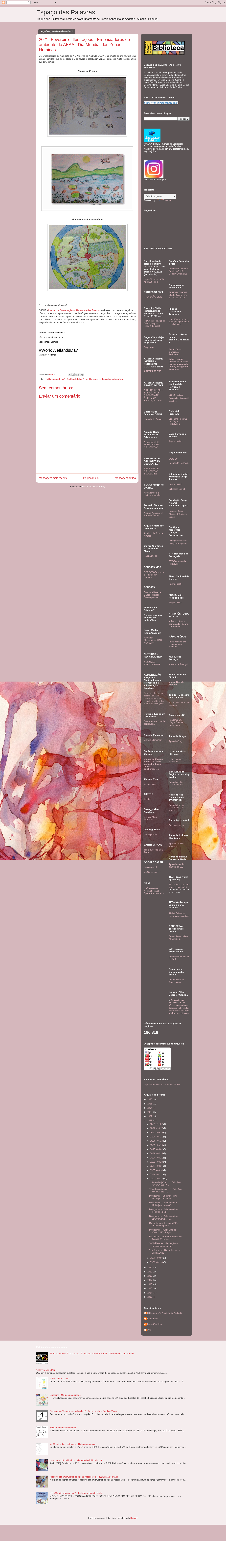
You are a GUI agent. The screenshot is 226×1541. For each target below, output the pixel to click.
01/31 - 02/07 (156, 1258)
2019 (150, 1271)
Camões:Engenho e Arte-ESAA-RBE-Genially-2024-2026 (178, 271)
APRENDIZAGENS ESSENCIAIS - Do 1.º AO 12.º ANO (178, 295)
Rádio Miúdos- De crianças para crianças (177, 644)
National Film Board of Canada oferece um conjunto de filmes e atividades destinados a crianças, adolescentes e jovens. (179, 1006)
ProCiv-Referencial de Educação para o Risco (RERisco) (154, 323)
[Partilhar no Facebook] (79, 374)
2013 (150, 1297)
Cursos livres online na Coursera (178, 937)
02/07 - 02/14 (156, 1178)
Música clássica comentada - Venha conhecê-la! (178, 624)
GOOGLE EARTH (152, 872)
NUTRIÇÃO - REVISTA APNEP (152, 663)
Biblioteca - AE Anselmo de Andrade (164, 1313)
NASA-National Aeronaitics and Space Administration (154, 891)
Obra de (173, 458)
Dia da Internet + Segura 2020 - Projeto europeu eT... (164, 1224)
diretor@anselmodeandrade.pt (161, 102)
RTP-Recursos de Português (177, 562)
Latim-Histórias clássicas (176, 760)
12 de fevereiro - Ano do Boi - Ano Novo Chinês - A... (165, 1190)
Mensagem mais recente (53, 478)
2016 (150, 1284)
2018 (150, 1276)
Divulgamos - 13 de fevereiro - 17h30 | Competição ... (163, 1197)
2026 (150, 1099)
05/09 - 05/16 (156, 1145)
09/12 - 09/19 (156, 1132)
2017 (150, 1280)
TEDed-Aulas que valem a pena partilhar (179, 914)
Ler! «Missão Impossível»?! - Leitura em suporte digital (76, 1493)
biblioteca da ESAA (55, 379)
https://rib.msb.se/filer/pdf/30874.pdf (154, 280)
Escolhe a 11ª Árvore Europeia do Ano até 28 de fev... (165, 1237)
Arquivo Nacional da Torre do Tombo (153, 514)
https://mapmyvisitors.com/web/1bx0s (162, 1084)
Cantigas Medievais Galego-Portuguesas (178, 542)
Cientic (147, 799)
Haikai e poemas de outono (63, 1427)
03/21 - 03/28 (156, 1162)
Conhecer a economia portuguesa (154, 722)
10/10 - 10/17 (156, 1128)
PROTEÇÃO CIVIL (153, 297)
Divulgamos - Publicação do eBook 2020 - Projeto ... (162, 1231)
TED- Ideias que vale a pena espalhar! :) (179, 885)
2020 (150, 1267)
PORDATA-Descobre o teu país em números (154, 574)
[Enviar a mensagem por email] (69, 374)
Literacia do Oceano (153, 419)
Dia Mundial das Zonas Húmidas (82, 379)
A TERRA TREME (152, 371)
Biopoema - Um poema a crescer (65, 1395)
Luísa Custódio (154, 1324)
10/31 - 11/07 (156, 1124)
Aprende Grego (176, 741)
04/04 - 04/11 (156, 1157)
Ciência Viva (150, 784)
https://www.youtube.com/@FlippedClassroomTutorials (179, 321)
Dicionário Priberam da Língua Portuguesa (178, 421)
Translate (166, 200)
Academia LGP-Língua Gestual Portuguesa (176, 722)
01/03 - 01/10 (156, 1262)
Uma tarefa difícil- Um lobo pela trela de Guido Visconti (76, 1460)
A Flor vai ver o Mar (45, 1370)
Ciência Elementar (152, 740)
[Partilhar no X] (76, 374)
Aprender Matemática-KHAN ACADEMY (153, 640)
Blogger (133, 1518)
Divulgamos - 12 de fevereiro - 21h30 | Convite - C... (163, 1217)
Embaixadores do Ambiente (112, 379)
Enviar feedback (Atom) (93, 486)
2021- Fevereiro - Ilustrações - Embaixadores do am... (163, 1244)
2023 (150, 1112)
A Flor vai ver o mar (59, 1378)
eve (149, 1330)
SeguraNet (149, 347)
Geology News (151, 834)
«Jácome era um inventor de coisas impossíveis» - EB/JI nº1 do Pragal (84, 1477)
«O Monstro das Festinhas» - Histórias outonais (72, 1444)
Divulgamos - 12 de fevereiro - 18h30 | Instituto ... (163, 1210)
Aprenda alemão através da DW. (176, 865)
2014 (150, 1293)
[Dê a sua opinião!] (73, 374)
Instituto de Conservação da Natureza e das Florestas (74, 310)
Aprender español (176, 825)
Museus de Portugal (178, 664)
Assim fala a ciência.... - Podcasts (175, 352)
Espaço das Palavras (65, 12)
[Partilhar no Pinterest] (82, 374)
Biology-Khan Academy (150, 818)
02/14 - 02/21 (156, 1174)
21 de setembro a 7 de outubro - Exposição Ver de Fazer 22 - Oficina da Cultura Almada (92, 1353)
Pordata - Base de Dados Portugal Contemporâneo (152, 595)
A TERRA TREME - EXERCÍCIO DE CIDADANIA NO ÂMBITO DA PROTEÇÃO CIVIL (153, 395)
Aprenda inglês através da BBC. (177, 783)
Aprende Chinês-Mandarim (176, 845)
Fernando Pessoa (178, 463)
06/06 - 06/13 (156, 1141)
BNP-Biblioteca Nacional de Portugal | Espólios (179, 397)
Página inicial (91, 478)
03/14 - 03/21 (156, 1166)
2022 (150, 1116)
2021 (150, 1120)
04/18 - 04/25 (156, 1153)
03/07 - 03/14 (156, 1170)
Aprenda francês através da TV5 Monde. (176, 807)
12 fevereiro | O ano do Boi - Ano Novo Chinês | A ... (165, 1183)
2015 (150, 1288)
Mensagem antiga (125, 478)
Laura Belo (152, 1318)
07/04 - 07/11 (156, 1136)
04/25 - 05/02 (156, 1149)
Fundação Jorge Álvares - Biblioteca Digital (178, 513)
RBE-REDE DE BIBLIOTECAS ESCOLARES (151, 471)
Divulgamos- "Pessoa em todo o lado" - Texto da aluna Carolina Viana (83, 1411)
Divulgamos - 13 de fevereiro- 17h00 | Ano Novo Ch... (163, 1204)
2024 (150, 1108)
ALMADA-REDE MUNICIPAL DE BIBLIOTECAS (151, 444)
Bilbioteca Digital (177, 489)
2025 (150, 1103)
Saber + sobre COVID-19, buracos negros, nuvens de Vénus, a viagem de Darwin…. (179, 364)
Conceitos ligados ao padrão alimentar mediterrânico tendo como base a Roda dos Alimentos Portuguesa (154, 698)
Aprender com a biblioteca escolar (152, 494)
